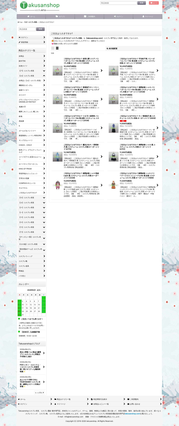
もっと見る (38, 392)
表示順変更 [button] (113, 48)
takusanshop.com (94, 38)
